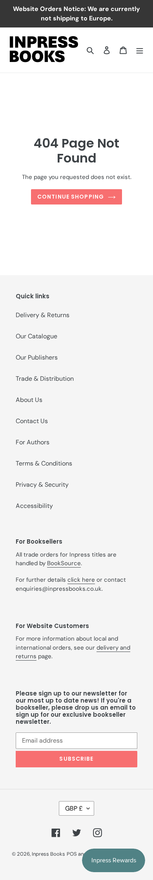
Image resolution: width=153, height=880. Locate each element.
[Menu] (139, 49)
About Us (29, 400)
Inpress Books (48, 854)
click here (81, 580)
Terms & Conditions (44, 463)
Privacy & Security (42, 484)
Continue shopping (70, 197)
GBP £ (74, 808)
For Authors (32, 442)
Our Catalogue (36, 336)
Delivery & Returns (42, 315)
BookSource (64, 563)
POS (72, 854)
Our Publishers (37, 357)
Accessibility (34, 506)
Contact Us (32, 421)
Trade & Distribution (45, 378)
